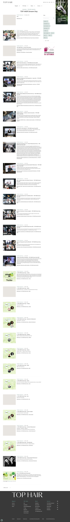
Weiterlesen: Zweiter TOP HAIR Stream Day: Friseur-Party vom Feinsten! (28, 37)
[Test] (9, 20)
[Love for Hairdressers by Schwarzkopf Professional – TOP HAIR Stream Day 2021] (9, 168)
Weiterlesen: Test (19, 18)
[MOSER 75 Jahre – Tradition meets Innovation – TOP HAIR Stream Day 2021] (9, 116)
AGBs (43, 518)
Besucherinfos (37, 506)
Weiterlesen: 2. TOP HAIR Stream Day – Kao (23, 399)
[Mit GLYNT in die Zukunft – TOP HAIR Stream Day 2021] (9, 132)
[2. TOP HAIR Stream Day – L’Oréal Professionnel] (9, 431)
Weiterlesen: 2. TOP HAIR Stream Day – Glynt (23, 383)
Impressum (19, 518)
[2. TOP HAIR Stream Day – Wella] (9, 292)
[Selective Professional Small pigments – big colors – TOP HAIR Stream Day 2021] (9, 82)
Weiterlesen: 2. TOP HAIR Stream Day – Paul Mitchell (25, 445)
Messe (32, 5)
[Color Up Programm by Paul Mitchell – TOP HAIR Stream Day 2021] (9, 245)
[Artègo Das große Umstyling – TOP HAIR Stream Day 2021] (9, 261)
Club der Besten (26, 512)
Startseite (24, 9)
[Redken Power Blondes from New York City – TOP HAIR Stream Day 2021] (9, 97)
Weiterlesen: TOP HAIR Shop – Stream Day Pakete (24, 52)
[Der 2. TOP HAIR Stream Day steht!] (9, 477)
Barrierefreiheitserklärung (50, 518)
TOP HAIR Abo (49, 504)
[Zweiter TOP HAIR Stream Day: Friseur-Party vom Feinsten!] (9, 35)
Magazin (16, 5)
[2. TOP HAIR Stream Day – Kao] (9, 400)
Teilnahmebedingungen (27, 506)
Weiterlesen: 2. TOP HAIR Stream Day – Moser (24, 352)
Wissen (13, 506)
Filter (44, 15)
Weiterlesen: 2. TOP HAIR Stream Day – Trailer (24, 278)
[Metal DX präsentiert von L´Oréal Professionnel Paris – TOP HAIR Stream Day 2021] (9, 147)
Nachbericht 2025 (38, 509)
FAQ (24, 503)
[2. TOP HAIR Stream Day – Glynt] (9, 384)
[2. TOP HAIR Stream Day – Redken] (9, 338)
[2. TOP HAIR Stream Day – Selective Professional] (9, 323)
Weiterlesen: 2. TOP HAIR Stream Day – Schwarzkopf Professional (27, 460)
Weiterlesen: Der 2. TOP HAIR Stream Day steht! (24, 478)
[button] (2, 520)
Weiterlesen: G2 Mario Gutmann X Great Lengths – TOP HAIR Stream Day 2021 (29, 216)
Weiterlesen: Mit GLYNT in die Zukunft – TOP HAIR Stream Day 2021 (27, 132)
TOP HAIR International (50, 503)
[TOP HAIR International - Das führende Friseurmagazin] (27, 494)
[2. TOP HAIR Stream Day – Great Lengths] (9, 415)
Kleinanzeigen (49, 506)
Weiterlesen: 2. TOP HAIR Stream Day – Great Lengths (25, 414)
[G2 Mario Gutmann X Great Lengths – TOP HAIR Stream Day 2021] (9, 215)
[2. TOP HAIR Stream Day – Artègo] (9, 307)
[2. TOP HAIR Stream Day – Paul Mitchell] (9, 446)
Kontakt (13, 518)
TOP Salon (24, 5)
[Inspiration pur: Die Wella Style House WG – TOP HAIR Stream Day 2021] (9, 230)
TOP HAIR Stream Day (31, 9)
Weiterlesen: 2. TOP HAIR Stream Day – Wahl (23, 368)
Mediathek (37, 503)
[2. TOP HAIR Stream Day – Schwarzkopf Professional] (9, 461)
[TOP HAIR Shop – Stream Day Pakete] (9, 51)
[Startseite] (7, 2)
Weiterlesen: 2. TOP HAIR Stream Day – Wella (23, 291)
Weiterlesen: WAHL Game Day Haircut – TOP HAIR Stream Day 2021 (27, 67)
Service (39, 5)
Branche (13, 503)
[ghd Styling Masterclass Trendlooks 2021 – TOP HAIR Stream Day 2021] (9, 199)
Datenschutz (25, 518)
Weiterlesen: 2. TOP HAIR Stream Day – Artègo (24, 306)
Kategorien (25, 509)
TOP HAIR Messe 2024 (38, 511)
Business (13, 504)
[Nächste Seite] (10, 487)
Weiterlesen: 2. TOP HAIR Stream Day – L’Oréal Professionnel (26, 430)
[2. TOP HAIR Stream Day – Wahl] (9, 369)
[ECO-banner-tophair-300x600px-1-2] (62, 12)
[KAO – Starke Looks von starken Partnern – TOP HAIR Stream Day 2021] (9, 184)
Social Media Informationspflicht (35, 518)
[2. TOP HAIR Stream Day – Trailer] (9, 276)
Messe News (37, 504)
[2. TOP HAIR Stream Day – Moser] (9, 353)
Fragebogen (25, 504)
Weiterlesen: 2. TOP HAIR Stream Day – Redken (24, 337)
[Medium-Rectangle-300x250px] (49, 51)
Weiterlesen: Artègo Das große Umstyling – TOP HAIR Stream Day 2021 (27, 265)
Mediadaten (49, 509)
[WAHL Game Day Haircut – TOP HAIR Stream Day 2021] (9, 66)
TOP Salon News (26, 511)
